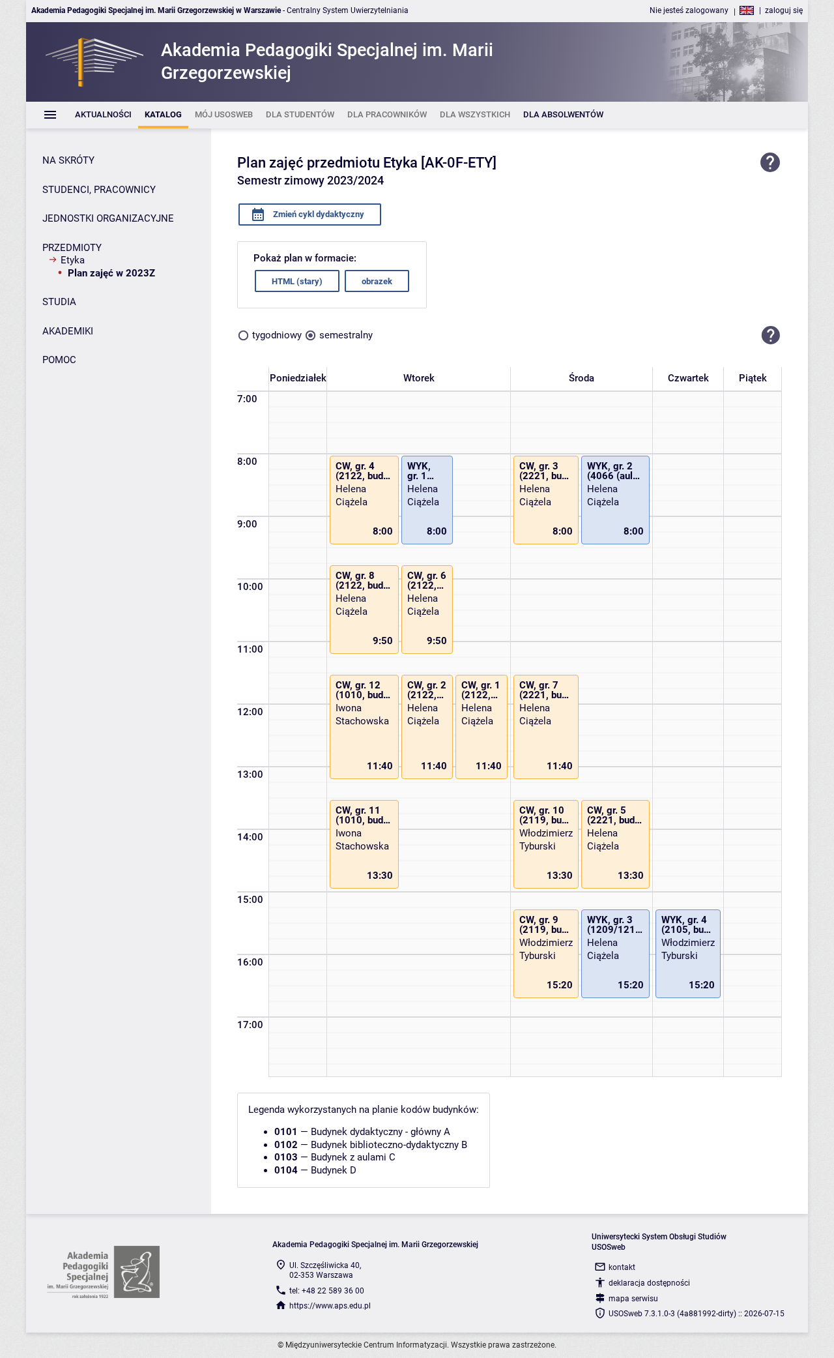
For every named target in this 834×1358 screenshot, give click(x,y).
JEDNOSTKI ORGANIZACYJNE (108, 218)
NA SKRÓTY (68, 160)
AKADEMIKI (67, 331)
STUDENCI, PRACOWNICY (99, 190)
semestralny (346, 335)
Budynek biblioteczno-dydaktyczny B (389, 1145)
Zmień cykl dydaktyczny (317, 214)
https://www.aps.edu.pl (330, 1305)
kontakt (622, 1267)
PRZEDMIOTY (72, 248)
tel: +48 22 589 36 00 (326, 1290)
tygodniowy (277, 335)
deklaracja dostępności (649, 1283)
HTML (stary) (297, 281)
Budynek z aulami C (353, 1157)
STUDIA (59, 302)
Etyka (73, 260)
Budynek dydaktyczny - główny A (380, 1132)
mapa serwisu (633, 1298)
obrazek (377, 281)
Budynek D (333, 1170)
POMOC (59, 360)
